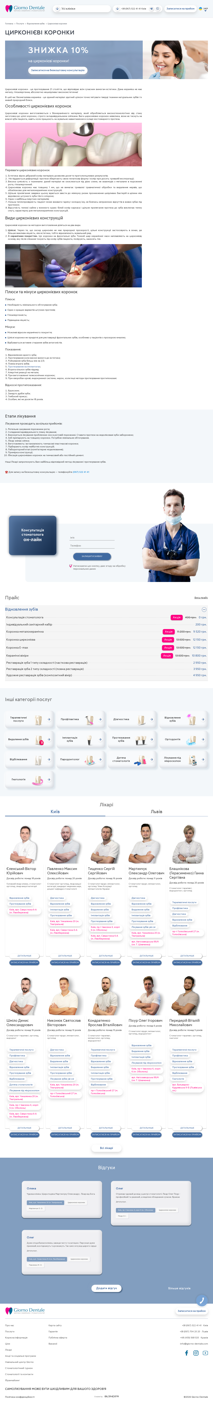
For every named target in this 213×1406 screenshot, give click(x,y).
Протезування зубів (20, 904)
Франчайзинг (12, 1380)
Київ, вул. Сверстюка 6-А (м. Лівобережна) (23, 911)
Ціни (7, 1344)
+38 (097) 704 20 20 (190, 1331)
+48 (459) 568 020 (189, 1338)
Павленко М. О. (35, 1265)
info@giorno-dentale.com (194, 1344)
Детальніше (24, 956)
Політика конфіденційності (19, 1397)
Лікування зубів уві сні (143, 927)
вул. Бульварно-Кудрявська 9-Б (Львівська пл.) (187, 1088)
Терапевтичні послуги (184, 902)
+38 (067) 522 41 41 (131, 9)
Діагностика (57, 898)
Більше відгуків (179, 1288)
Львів (156, 812)
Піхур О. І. (122, 1216)
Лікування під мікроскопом (24, 1090)
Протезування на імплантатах (24, 366)
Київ (55, 812)
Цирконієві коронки (76, 1202)
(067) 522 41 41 (81, 472)
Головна (9, 24)
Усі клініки (68, 8)
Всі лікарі (106, 1148)
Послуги (20, 24)
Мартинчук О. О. (36, 1208)
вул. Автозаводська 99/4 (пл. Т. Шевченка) (145, 943)
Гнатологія (178, 1079)
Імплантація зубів (59, 909)
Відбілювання (179, 925)
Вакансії (53, 1344)
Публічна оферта (58, 1338)
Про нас (9, 1325)
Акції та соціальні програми (20, 1356)
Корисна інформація (16, 1338)
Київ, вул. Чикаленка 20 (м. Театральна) (64, 922)
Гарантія (53, 1331)
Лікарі (8, 1350)
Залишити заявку (92, 556)
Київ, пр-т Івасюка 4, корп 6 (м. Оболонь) (105, 928)
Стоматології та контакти (19, 1374)
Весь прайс (201, 598)
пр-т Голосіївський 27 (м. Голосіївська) (185, 933)
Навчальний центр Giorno (19, 1362)
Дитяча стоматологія (20, 1085)
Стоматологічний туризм (19, 1368)
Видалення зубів (100, 909)
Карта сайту (55, 1325)
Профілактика (180, 908)
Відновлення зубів (36, 24)
